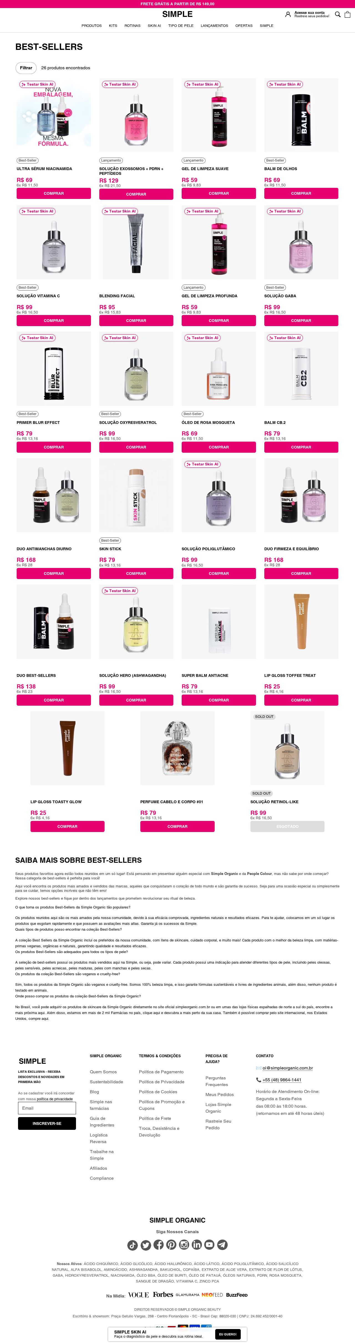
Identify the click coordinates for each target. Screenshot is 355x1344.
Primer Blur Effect (38, 422)
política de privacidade (55, 1099)
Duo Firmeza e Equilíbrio (291, 549)
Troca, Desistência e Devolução (159, 1132)
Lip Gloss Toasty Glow (56, 802)
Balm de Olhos (280, 169)
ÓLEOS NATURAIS (239, 1275)
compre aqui (38, 1019)
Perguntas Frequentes (217, 1081)
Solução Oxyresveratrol (128, 422)
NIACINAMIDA (123, 1275)
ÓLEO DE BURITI (172, 1275)
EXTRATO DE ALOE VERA (224, 1270)
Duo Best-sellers (36, 675)
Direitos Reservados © (177, 1310)
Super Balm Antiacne (205, 675)
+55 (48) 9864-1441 (282, 1079)
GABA (58, 1275)
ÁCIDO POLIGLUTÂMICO (243, 1264)
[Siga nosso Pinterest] (171, 1245)
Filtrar (26, 67)
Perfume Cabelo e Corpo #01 (171, 802)
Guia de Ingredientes (102, 1122)
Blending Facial (117, 296)
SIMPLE (266, 26)
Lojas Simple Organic (218, 1108)
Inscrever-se (47, 1123)
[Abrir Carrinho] (347, 14)
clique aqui (151, 1013)
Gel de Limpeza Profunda (209, 296)
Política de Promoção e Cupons (162, 1105)
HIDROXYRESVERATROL (86, 1275)
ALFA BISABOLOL (86, 1270)
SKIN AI (154, 28)
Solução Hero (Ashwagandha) (132, 675)
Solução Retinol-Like (274, 802)
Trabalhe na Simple (102, 1155)
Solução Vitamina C (38, 296)
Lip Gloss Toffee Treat (290, 675)
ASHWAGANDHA (143, 1270)
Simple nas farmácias (101, 1105)
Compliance (102, 1178)
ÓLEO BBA (146, 1275)
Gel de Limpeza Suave (205, 169)
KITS (113, 28)
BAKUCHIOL (170, 1270)
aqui (41, 1013)
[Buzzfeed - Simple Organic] (237, 1296)
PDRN (262, 1275)
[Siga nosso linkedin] (197, 1245)
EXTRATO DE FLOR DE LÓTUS (275, 1270)
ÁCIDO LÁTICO (206, 1264)
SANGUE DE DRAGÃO (155, 1281)
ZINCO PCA (209, 1281)
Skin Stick (110, 549)
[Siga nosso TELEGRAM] (222, 1246)
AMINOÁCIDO (115, 1270)
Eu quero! (228, 1334)
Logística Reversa (99, 1138)
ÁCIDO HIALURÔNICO (173, 1264)
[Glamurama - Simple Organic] (187, 1296)
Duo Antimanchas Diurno (44, 549)
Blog (94, 1091)
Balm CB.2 (275, 422)
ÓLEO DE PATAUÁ (205, 1275)
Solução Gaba (280, 296)
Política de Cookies (158, 1091)
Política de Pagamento (161, 1071)
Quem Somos (103, 1071)
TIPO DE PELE (181, 28)
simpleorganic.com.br (193, 1007)
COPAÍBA (191, 1270)
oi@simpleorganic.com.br (288, 1068)
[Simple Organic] (177, 14)
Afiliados (98, 1168)
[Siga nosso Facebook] (158, 1245)
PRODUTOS (92, 26)
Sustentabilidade (106, 1081)
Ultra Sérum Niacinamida (44, 169)
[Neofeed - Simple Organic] (212, 1296)
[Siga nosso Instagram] (184, 1245)
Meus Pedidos (220, 1094)
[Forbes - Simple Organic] (163, 1296)
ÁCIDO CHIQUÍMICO (101, 1264)
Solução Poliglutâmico (208, 549)
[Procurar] (338, 14)
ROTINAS (133, 26)
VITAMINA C (186, 1281)
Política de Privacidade (161, 1081)
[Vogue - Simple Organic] (138, 1296)
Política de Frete (155, 1118)
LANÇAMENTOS (214, 28)
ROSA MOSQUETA (285, 1275)
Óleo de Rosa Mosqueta (208, 422)
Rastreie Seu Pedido (218, 1124)
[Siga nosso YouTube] (209, 1245)
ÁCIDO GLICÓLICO (136, 1264)
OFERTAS (244, 28)
